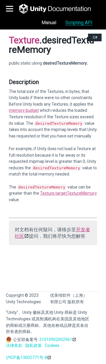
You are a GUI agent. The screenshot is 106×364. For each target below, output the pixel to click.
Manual (49, 22)
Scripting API (78, 22)
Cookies (52, 345)
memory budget (24, 110)
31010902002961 (55, 339)
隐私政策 (33, 345)
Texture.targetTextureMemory (68, 193)
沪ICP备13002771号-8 (26, 357)
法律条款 (14, 345)
